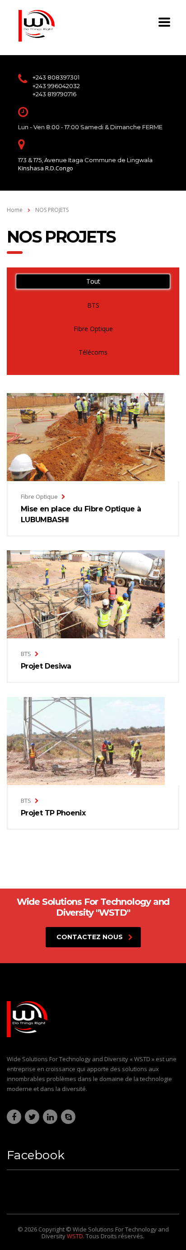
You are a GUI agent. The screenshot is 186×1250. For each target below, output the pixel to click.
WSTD (75, 1236)
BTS (93, 305)
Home (15, 210)
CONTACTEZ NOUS (89, 937)
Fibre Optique (93, 328)
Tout (93, 281)
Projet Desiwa (46, 666)
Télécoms (93, 352)
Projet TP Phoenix (53, 813)
